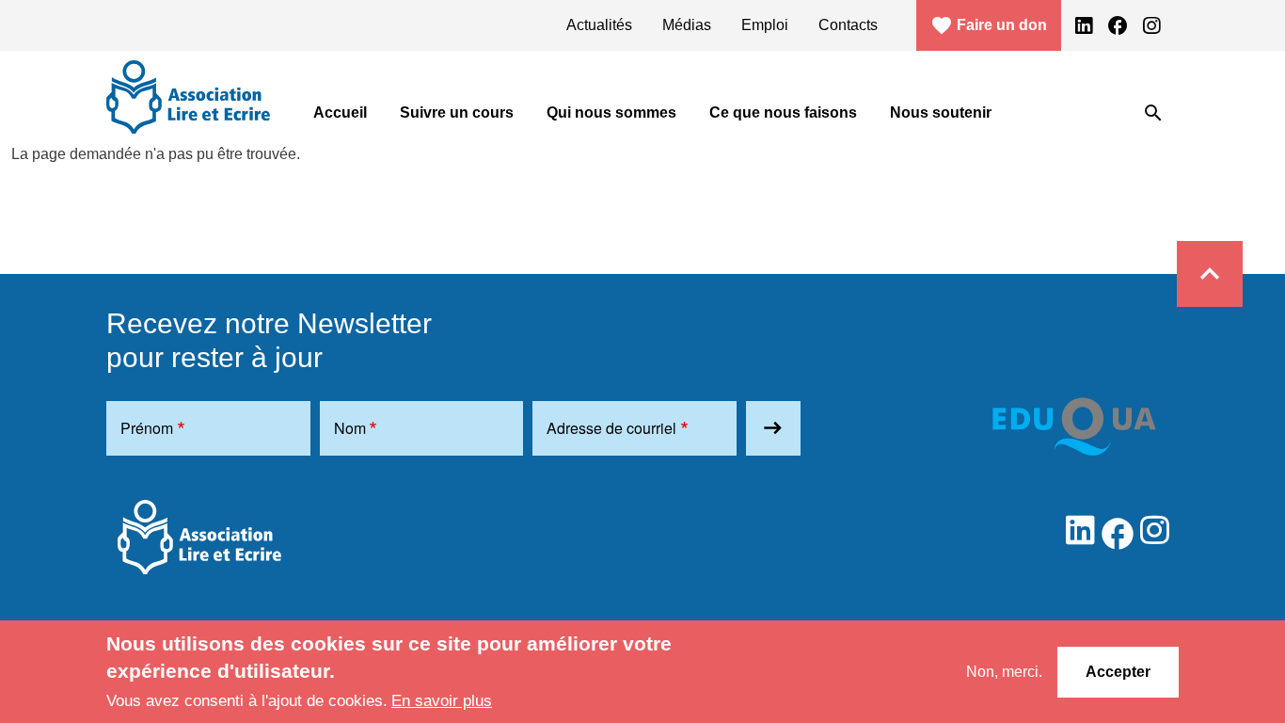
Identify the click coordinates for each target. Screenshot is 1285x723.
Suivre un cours (457, 112)
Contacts (848, 25)
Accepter (1118, 671)
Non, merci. (1004, 671)
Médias (686, 25)
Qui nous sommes (611, 112)
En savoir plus (441, 700)
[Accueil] (188, 97)
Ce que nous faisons (783, 112)
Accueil (340, 112)
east (773, 428)
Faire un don (988, 25)
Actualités (599, 25)
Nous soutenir (941, 112)
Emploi (764, 25)
